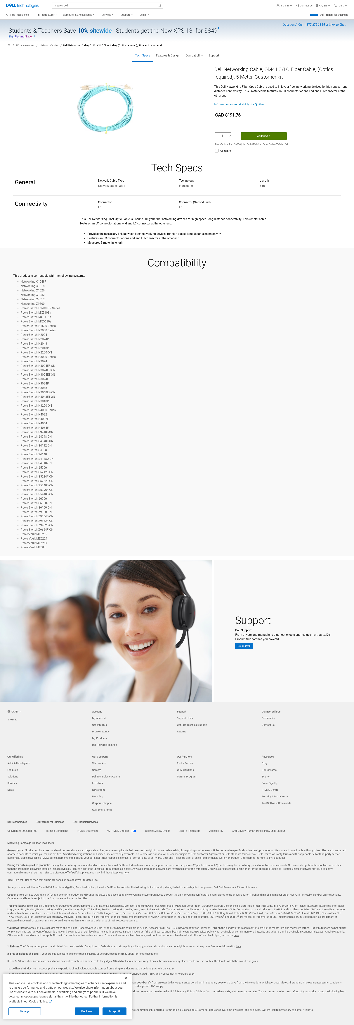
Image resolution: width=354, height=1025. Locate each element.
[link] (304, 5)
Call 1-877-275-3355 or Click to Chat (314, 24)
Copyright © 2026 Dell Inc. (22, 830)
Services (12, 783)
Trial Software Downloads (276, 803)
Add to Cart (263, 135)
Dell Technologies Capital (106, 776)
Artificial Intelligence (18, 763)
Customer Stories (102, 809)
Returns (181, 731)
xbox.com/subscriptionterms (147, 1009)
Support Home (185, 718)
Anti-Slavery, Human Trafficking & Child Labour (258, 830)
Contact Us (268, 724)
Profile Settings (101, 731)
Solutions (12, 776)
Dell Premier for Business (334, 14)
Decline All (87, 1011)
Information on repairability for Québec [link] (239, 104)
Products (12, 769)
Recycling (97, 796)
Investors (97, 783)
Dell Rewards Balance (104, 744)
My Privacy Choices (118, 830)
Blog (264, 763)
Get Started (244, 645)
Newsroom (98, 789)
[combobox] (107, 5)
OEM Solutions (185, 769)
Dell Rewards (269, 769)
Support (214, 55)
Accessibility (216, 830)
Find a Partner (185, 763)
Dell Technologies (17, 821)
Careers (96, 769)
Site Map (12, 719)
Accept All (114, 1011)
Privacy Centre (270, 789)
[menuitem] (46, 15)
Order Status (99, 724)
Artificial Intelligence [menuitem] (17, 14)
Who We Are (99, 763)
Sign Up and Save (20, 36)
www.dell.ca (50, 857)
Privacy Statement (87, 830)
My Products (99, 738)
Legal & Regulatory (189, 830)
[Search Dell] (159, 5)
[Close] (126, 978)
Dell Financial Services (85, 821)
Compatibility (194, 55)
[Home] (9, 45)
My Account (99, 718)
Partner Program (186, 776)
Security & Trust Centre (275, 796)
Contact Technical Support (192, 724)
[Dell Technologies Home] (22, 5)
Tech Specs (142, 55)
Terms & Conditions (57, 830)
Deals (10, 789)
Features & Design (168, 55)
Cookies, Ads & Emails (157, 830)
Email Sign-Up (269, 783)
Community (268, 718)
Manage (25, 1011)
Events (266, 776)
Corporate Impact (102, 803)
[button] (285, 5)
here (126, 872)
